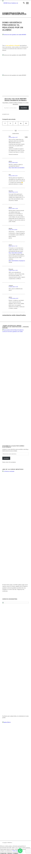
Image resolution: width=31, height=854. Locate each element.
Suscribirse (24, 108)
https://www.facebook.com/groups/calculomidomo (19, 260)
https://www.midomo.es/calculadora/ (16, 167)
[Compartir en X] (10, 123)
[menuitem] (23, 3)
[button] (20, 851)
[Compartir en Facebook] (5, 123)
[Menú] (27, 3)
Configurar (15, 853)
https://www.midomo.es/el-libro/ (15, 252)
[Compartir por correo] (26, 123)
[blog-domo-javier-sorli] (15, 38)
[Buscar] (23, 3)
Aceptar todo (3, 853)
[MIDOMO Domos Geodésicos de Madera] (12, 3)
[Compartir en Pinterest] (15, 123)
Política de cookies (16, 850)
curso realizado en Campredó (13, 45)
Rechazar (10, 853)
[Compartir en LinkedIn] (20, 123)
